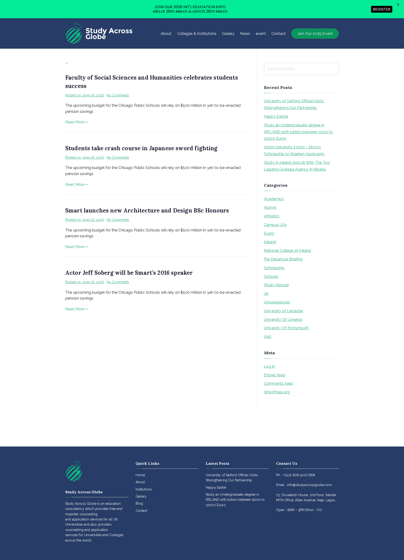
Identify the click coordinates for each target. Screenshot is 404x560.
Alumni (270, 207)
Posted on (84, 95)
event (261, 33)
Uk (266, 293)
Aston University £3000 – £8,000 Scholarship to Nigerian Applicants (294, 150)
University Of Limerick (283, 319)
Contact (278, 33)
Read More (74, 122)
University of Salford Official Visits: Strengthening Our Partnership (294, 104)
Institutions (144, 489)
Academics (274, 199)
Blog (139, 503)
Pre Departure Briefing (283, 259)
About (166, 33)
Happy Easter (276, 116)
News (245, 33)
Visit (267, 336)
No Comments (118, 95)
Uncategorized (277, 302)
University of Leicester (283, 311)
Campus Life (275, 225)
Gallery (228, 33)
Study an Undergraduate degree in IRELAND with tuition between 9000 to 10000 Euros (298, 132)
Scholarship (274, 268)
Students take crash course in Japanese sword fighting (141, 148)
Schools (271, 276)
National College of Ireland (287, 250)
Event (269, 233)
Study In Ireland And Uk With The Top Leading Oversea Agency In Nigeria (297, 166)
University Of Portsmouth (286, 328)
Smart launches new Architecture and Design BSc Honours (147, 210)
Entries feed (274, 375)
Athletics (271, 216)
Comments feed (278, 383)
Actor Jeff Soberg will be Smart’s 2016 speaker (129, 272)
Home (140, 475)
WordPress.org (277, 392)
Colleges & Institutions (197, 33)
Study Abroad (276, 285)
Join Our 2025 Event (315, 33)
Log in (269, 366)
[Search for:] (301, 69)
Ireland (270, 242)
